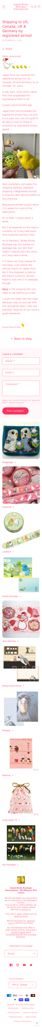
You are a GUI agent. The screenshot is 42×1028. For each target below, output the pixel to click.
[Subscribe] (34, 953)
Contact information (22, 1021)
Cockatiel (7, 507)
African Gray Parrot (12, 686)
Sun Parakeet (9, 865)
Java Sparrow (9, 641)
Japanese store (21, 916)
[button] (3, 6)
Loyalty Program (18, 932)
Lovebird (6, 552)
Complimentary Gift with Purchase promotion (21, 935)
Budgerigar (7, 462)
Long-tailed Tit (9, 820)
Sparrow (6, 775)
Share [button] (9, 49)
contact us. (26, 909)
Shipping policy (15, 1017)
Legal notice (30, 1017)
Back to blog (23, 338)
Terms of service (30, 1012)
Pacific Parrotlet (10, 596)
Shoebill (6, 730)
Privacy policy (14, 1012)
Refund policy (28, 1008)
